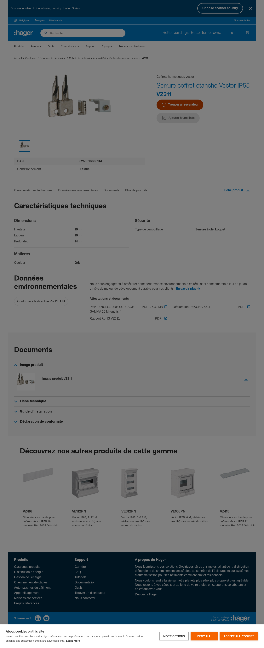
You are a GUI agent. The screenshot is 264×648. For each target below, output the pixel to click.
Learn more (73, 641)
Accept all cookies (238, 636)
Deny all (204, 636)
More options (174, 636)
